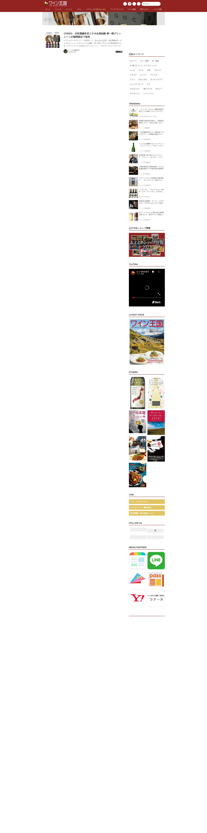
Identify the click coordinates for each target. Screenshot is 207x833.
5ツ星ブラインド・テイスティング (143, 65)
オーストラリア (156, 79)
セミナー (133, 61)
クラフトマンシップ (62, 20)
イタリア (133, 75)
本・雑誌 (155, 61)
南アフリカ (148, 89)
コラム (141, 70)
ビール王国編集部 (74, 50)
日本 (148, 70)
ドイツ (132, 79)
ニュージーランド (136, 84)
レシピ (132, 70)
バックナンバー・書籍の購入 (141, 507)
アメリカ (153, 75)
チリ (148, 84)
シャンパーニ (149, 93)
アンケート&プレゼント (139, 502)
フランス (157, 70)
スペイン (143, 75)
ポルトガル (142, 79)
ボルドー (158, 89)
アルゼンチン (135, 89)
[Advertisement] (147, 37)
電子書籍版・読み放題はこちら (142, 513)
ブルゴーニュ (135, 93)
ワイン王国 (144, 61)
